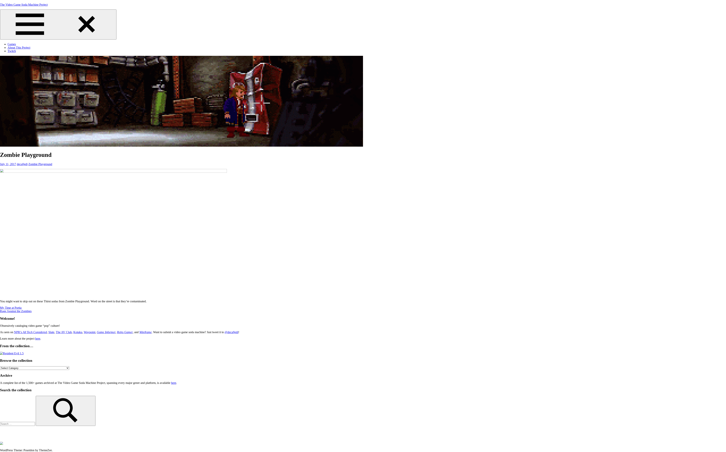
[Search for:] (18, 423)
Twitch (12, 51)
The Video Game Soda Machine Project (24, 4)
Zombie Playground (40, 164)
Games (12, 44)
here (37, 338)
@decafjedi (231, 332)
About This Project (19, 47)
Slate (51, 332)
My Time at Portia (11, 307)
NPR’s (30, 332)
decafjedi (22, 164)
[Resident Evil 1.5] (12, 353)
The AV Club (64, 332)
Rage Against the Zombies (16, 311)
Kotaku (77, 332)
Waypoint (89, 332)
